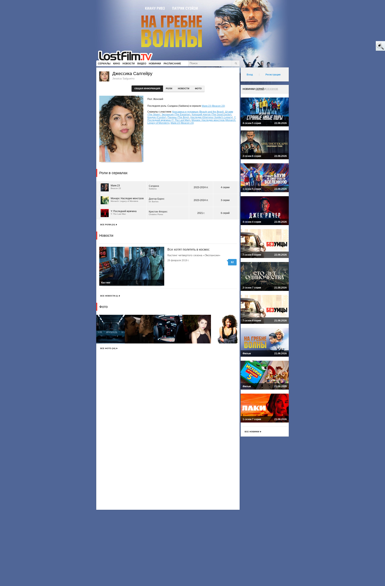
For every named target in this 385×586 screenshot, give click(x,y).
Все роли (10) (107, 224)
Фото (198, 88)
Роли (169, 88)
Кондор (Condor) (156, 117)
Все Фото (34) (108, 348)
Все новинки (252, 432)
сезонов (272, 89)
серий (259, 89)
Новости (183, 88)
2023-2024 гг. (201, 187)
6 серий (225, 213)
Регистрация (273, 74)
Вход (250, 74)
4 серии (225, 187)
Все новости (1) (109, 296)
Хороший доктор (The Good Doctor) (211, 114)
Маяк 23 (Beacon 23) (213, 106)
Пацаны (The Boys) (178, 117)
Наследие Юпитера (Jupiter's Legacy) (211, 117)
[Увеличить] (110, 329)
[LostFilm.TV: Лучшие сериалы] (127, 55)
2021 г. (201, 213)
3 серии (225, 200)
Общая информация (147, 88)
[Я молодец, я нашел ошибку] (365, 46)
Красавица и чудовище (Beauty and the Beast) (198, 111)
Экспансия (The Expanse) (175, 114)
